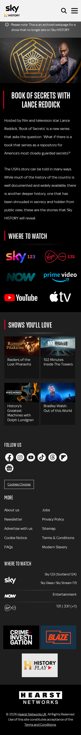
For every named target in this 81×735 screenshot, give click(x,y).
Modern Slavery (54, 547)
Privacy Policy (53, 519)
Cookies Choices (19, 484)
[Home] (12, 10)
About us (11, 510)
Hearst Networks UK (31, 714)
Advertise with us (18, 528)
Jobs (46, 510)
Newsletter (13, 519)
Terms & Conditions (58, 538)
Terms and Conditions (40, 725)
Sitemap (49, 528)
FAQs (8, 547)
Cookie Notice (15, 538)
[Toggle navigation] (74, 11)
